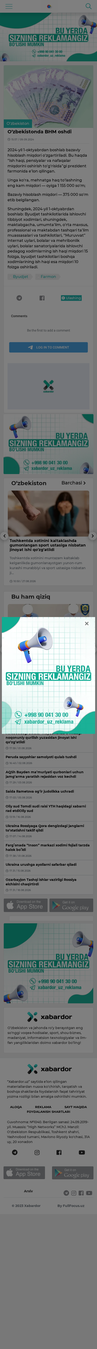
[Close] (86, 623)
